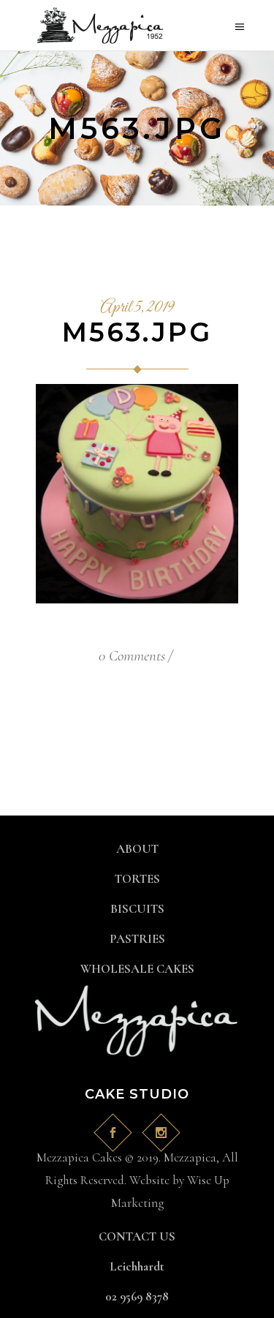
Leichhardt (137, 1266)
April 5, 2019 (137, 308)
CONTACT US (137, 1236)
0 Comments (132, 656)
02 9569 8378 (137, 1296)
